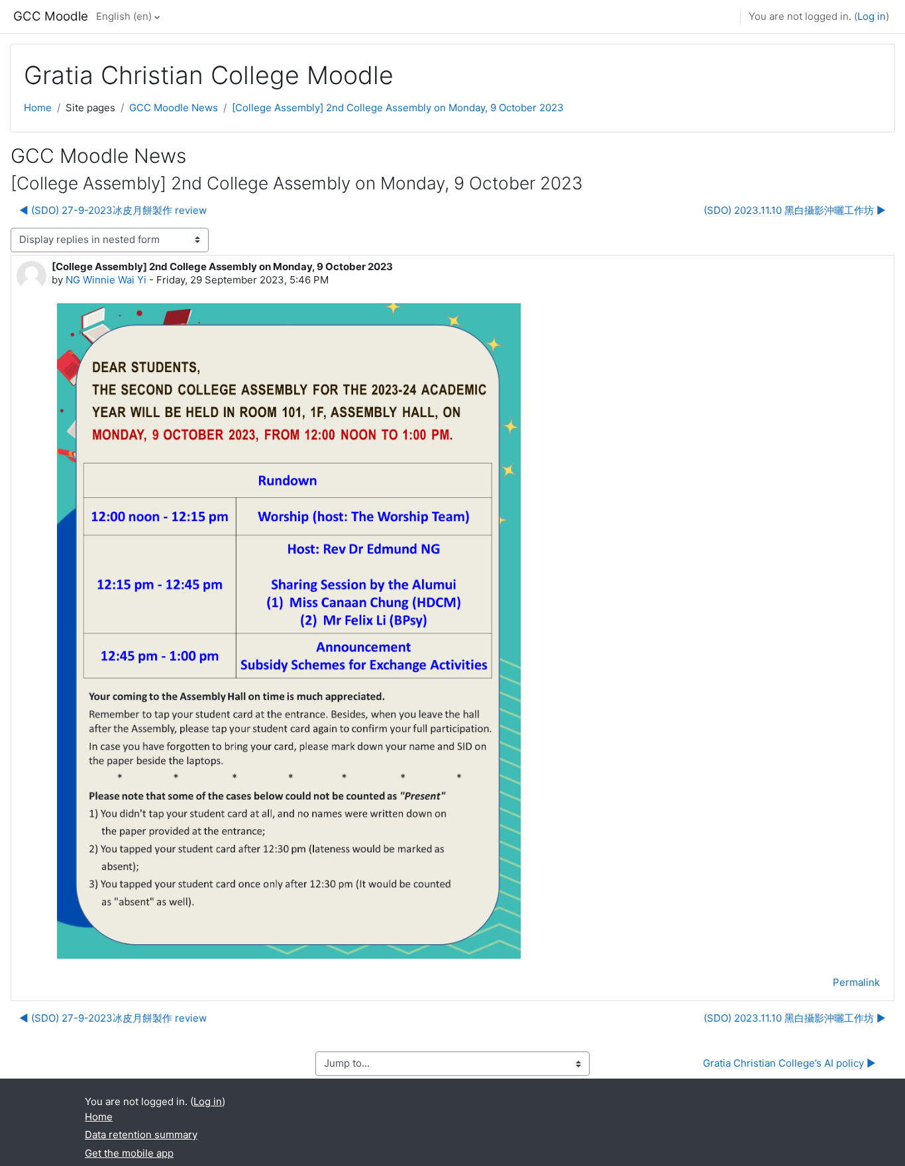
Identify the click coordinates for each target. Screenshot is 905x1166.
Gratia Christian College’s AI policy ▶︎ (789, 1063)
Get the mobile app (129, 1153)
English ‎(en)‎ (124, 16)
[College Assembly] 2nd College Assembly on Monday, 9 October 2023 (398, 107)
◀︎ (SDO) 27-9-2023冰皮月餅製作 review (113, 210)
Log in (871, 16)
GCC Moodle (50, 16)
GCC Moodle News (173, 107)
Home (38, 107)
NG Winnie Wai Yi (106, 279)
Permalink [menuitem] (856, 982)
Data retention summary (141, 1134)
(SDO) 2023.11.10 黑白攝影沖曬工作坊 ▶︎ (795, 210)
